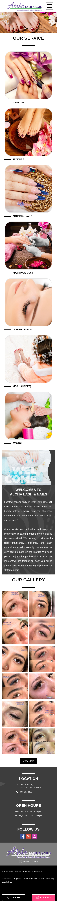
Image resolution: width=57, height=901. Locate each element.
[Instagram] (34, 836)
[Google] (28, 836)
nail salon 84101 (9, 878)
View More (28, 761)
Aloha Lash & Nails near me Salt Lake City (35, 878)
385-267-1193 (26, 792)
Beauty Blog (7, 882)
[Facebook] (22, 836)
